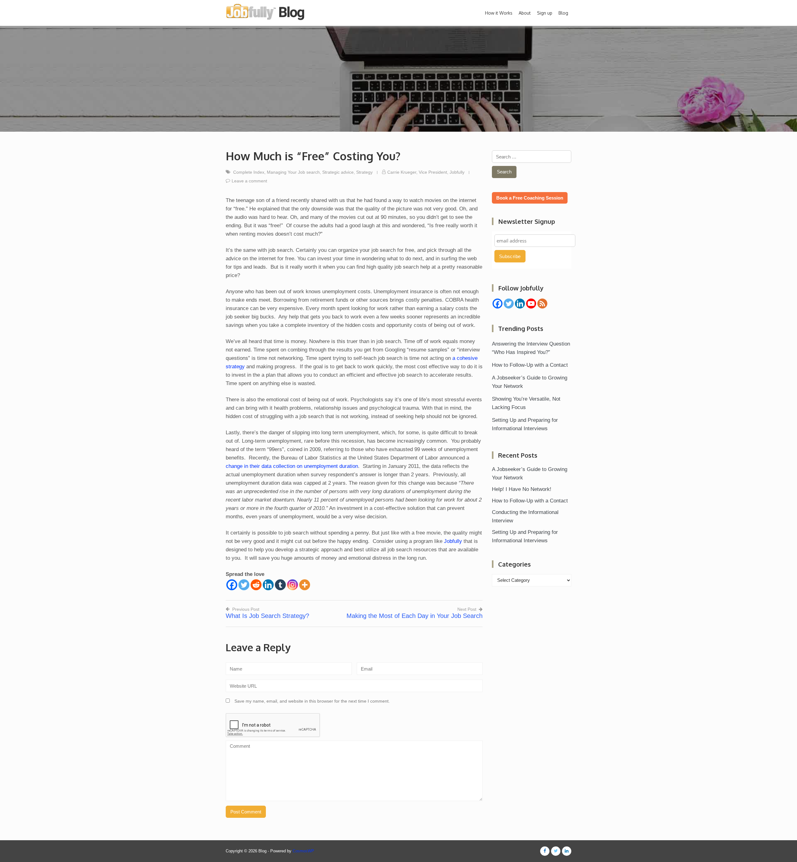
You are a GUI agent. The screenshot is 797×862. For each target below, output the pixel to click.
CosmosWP (303, 851)
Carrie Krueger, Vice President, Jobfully (426, 172)
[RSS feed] (542, 304)
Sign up (544, 13)
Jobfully (453, 541)
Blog (563, 13)
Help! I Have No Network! (521, 489)
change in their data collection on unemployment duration (292, 466)
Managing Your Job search (293, 172)
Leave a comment (249, 180)
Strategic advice (338, 172)
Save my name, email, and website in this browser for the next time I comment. (312, 701)
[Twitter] (243, 584)
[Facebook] (231, 584)
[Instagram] (292, 584)
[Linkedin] (268, 584)
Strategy (364, 172)
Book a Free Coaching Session (529, 197)
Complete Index (248, 172)
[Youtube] (531, 304)
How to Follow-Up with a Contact (530, 365)
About (525, 13)
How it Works (498, 13)
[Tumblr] (280, 584)
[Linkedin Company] (520, 304)
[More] (304, 584)
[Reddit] (256, 584)
